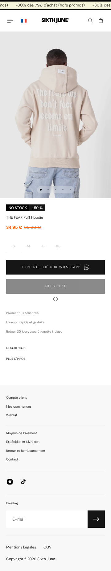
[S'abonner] (96, 519)
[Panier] (101, 21)
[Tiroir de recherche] (90, 21)
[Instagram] (10, 482)
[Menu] (11, 21)
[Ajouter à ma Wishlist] (55, 299)
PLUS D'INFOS (16, 359)
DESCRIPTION (16, 348)
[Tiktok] (23, 482)
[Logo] (55, 21)
